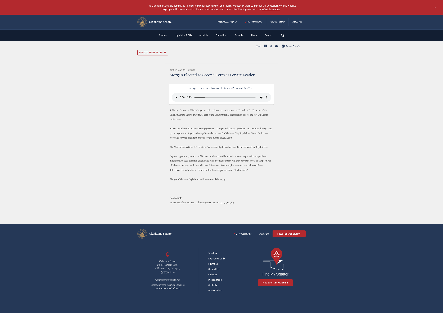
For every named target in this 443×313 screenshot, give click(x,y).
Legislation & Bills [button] (183, 35)
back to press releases (152, 52)
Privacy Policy (215, 290)
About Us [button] (203, 35)
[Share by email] (276, 46)
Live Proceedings (254, 22)
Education (213, 264)
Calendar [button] (239, 35)
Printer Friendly (293, 46)
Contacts (212, 285)
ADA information (271, 9)
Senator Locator (277, 22)
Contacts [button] (269, 35)
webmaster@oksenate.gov (167, 280)
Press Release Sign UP (289, 233)
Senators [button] (163, 35)
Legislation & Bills (216, 258)
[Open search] (282, 35)
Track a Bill (297, 22)
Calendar (212, 274)
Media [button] (254, 35)
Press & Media (215, 279)
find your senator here (275, 282)
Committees (214, 269)
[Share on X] (271, 46)
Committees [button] (221, 35)
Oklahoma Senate (159, 22)
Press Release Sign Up (227, 22)
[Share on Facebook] (265, 46)
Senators (212, 253)
